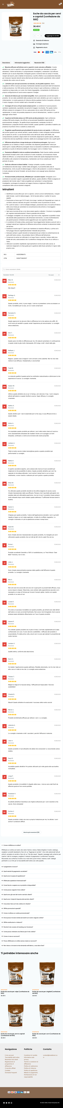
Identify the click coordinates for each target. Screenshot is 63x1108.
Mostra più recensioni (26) (31, 832)
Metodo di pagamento (31, 1072)
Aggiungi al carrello (52, 36)
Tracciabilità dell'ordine (12, 1057)
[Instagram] (6, 1103)
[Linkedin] (9, 1103)
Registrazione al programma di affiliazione (10, 1064)
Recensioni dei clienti (11, 1059)
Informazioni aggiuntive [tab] (22, 62)
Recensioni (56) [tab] (39, 62)
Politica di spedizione (30, 1070)
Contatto (7, 1070)
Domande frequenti (11, 1072)
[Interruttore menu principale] (3, 4)
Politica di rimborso (30, 1068)
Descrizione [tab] (6, 62)
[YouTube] (11, 1103)
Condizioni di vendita (30, 1055)
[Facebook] (4, 1103)
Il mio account (9, 1055)
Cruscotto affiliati (10, 1068)
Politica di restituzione (31, 1066)
